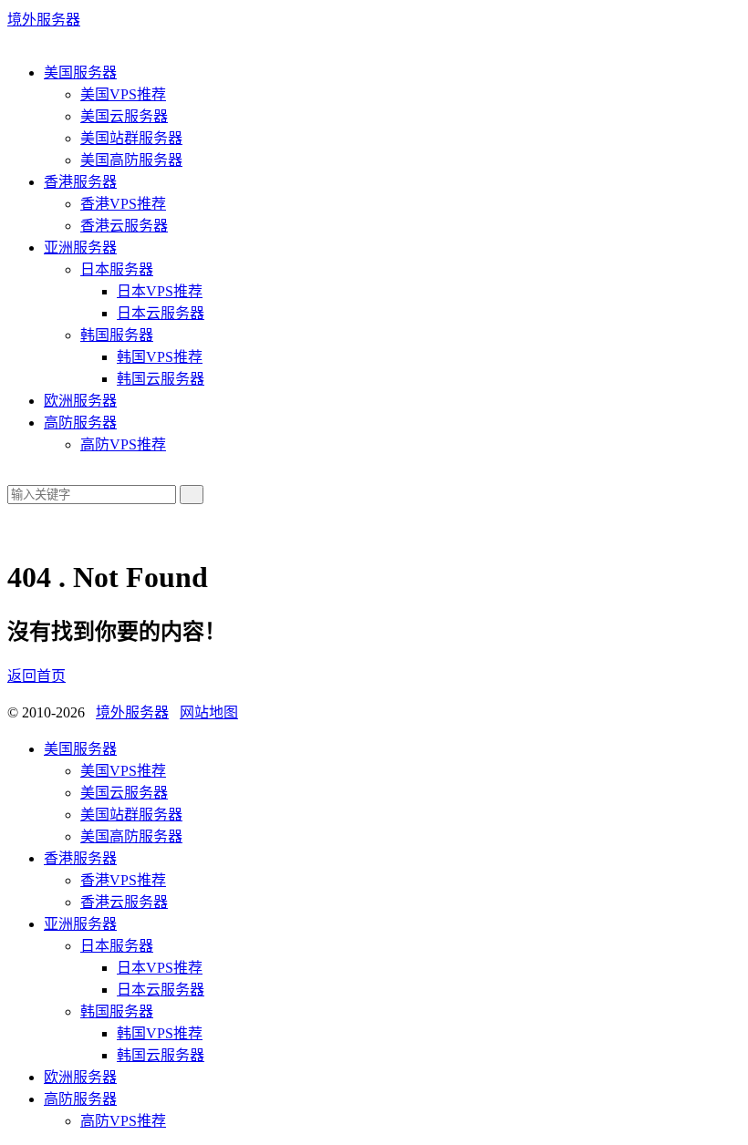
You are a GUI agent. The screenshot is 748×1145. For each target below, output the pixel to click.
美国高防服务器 (131, 160)
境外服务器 (43, 19)
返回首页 (36, 676)
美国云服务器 (124, 116)
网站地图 (209, 712)
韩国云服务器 (160, 379)
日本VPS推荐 (160, 291)
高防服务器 (80, 422)
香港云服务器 (124, 225)
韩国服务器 (116, 335)
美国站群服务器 (131, 138)
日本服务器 (116, 269)
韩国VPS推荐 (160, 357)
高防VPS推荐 (123, 444)
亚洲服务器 (80, 247)
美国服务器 (80, 72)
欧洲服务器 (80, 400)
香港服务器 (80, 182)
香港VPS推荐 (123, 203)
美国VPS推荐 (123, 94)
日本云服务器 (160, 313)
